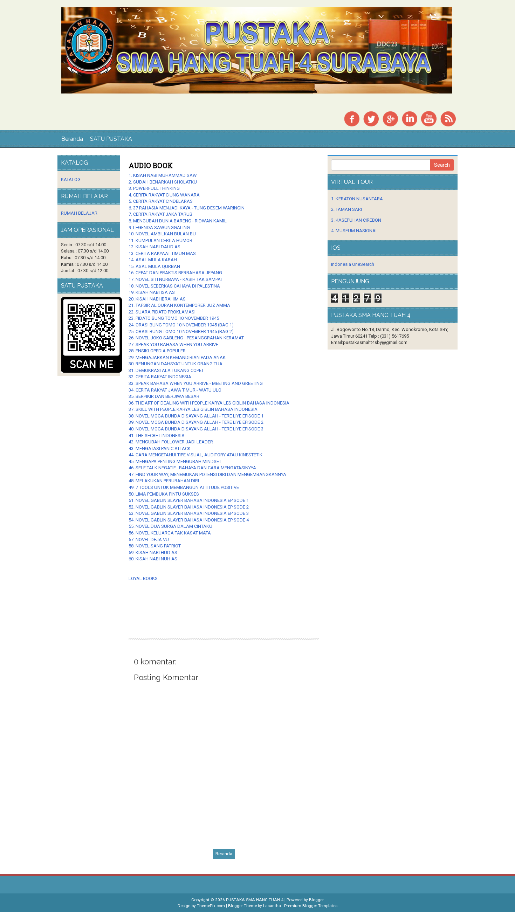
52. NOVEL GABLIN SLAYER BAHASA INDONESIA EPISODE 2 (189, 507)
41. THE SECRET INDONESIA (157, 435)
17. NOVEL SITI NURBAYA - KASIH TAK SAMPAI (175, 279)
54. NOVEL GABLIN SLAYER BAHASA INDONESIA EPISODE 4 (189, 520)
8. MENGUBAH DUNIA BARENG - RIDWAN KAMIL (178, 220)
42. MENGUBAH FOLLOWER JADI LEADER (171, 441)
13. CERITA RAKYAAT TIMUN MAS (162, 253)
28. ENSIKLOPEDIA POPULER (157, 350)
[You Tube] (429, 118)
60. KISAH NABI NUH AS (153, 558)
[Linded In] (409, 118)
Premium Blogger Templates (310, 905)
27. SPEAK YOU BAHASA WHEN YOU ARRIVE (173, 344)
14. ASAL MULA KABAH (153, 259)
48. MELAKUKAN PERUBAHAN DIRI (164, 480)
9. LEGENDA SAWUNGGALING (159, 227)
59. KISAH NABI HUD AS (153, 552)
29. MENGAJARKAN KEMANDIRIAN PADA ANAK (177, 357)
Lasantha (272, 905)
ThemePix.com (211, 905)
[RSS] (448, 118)
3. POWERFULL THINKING (154, 188)
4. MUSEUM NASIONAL (354, 230)
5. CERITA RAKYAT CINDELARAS (161, 201)
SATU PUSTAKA (111, 139)
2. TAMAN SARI (346, 209)
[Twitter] (371, 118)
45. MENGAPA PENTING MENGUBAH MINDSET (175, 461)
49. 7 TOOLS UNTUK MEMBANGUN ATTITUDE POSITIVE (184, 487)
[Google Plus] (390, 118)
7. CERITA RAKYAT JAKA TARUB (160, 214)
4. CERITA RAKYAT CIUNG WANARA (164, 195)
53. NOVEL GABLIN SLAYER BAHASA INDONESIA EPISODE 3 (189, 513)
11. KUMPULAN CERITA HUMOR (160, 240)
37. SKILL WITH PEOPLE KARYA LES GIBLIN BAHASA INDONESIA (193, 409)
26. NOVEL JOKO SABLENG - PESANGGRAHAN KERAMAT (186, 337)
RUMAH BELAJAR (79, 213)
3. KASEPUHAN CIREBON (356, 220)
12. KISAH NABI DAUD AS (154, 246)
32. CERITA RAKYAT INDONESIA (160, 376)
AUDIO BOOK (151, 165)
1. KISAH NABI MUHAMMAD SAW (163, 175)
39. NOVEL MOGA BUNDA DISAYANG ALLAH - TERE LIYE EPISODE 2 (196, 422)
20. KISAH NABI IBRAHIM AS (157, 299)
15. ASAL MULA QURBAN (154, 266)
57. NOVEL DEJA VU (149, 539)
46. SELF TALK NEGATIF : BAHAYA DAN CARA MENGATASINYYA (192, 467)
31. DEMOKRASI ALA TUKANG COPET (166, 370)
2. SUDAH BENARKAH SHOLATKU (163, 182)
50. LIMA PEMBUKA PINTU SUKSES (164, 494)
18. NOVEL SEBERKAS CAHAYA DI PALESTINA (174, 286)
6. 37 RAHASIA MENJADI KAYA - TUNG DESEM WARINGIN (187, 207)
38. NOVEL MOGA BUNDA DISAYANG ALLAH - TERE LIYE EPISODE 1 (196, 416)
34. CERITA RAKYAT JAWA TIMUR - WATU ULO (175, 390)
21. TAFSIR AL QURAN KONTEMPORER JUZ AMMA (179, 305)
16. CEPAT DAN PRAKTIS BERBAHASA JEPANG (175, 272)
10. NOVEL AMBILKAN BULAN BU (162, 233)
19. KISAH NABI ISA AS (152, 292)
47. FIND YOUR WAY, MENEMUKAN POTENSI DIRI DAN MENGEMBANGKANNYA (207, 474)
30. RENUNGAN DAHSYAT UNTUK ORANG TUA (175, 363)
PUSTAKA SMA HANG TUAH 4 (254, 899)
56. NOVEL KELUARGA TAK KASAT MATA (170, 533)
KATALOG (71, 179)
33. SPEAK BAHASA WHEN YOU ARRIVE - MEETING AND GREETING (196, 383)
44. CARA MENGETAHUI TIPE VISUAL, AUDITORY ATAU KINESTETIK (195, 454)
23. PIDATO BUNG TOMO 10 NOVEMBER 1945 (174, 318)
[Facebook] (352, 118)
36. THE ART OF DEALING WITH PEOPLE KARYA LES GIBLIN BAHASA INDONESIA (209, 403)
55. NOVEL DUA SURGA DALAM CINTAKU (170, 526)
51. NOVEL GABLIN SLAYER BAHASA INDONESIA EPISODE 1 (189, 500)
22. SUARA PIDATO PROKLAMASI (162, 312)
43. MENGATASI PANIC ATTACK (160, 448)
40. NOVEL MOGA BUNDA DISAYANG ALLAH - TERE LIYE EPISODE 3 (196, 428)
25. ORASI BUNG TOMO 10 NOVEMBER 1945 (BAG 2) (181, 331)
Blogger (316, 899)
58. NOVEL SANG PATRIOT (155, 545)
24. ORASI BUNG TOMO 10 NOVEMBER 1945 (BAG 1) (181, 324)
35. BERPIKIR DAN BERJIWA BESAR (164, 396)
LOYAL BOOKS (143, 578)
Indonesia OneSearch (352, 264)
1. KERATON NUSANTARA (357, 198)
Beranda (72, 139)
